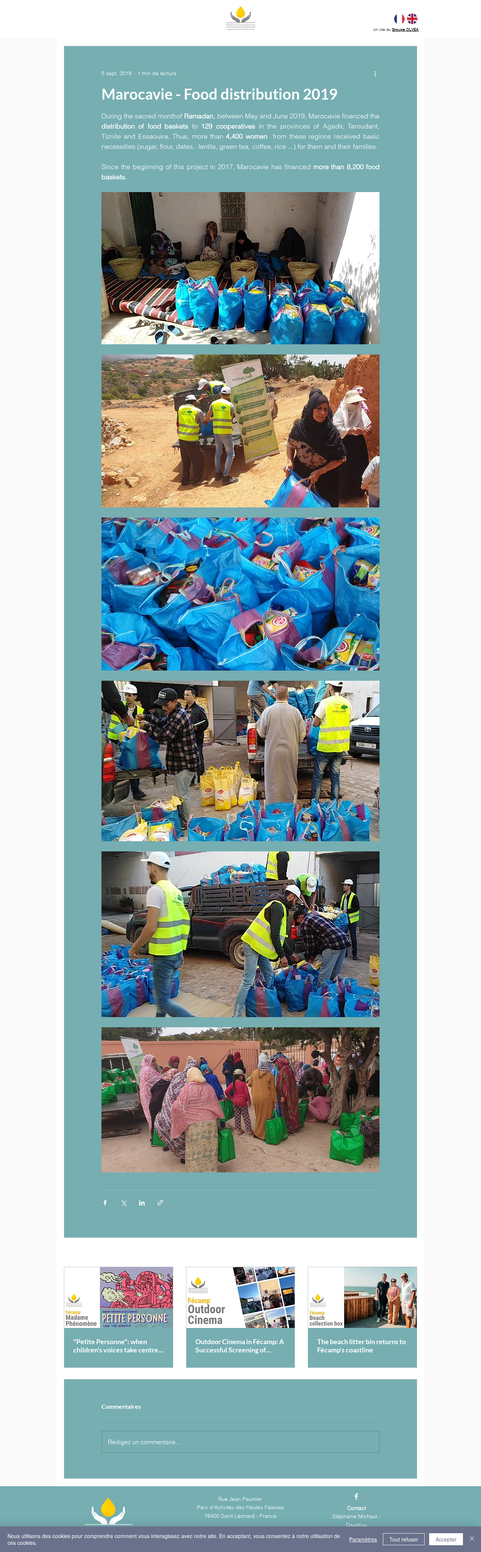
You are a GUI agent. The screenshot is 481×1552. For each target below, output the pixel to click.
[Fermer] (471, 1539)
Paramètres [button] (363, 1539)
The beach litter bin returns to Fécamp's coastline (361, 1345)
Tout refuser (403, 1539)
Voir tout (407, 1252)
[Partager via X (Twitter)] (123, 1202)
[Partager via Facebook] (105, 1202)
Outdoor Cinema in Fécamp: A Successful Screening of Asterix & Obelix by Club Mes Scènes (239, 1345)
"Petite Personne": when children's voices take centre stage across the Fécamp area (116, 1345)
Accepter (446, 1539)
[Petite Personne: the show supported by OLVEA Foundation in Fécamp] (118, 1297)
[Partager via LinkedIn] (141, 1202)
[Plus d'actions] (375, 73)
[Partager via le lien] (160, 1202)
